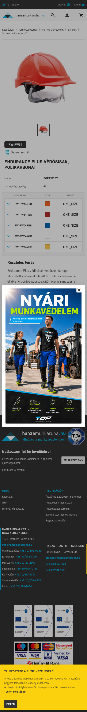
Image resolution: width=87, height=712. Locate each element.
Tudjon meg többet (15, 691)
